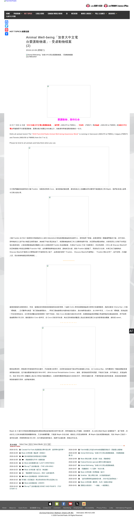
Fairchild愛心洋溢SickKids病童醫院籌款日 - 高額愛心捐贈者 (101, 449)
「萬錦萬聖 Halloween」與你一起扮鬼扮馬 (39, 473)
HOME (8, 13)
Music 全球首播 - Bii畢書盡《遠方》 (93, 472)
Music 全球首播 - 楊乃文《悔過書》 (36, 470)
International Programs (124, 508)
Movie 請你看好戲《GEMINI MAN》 (36, 476)
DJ (67, 13)
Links (111, 508)
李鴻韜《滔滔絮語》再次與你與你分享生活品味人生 (39, 480)
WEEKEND (74, 13)
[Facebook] (7, 22)
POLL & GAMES (100, 13)
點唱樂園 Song (35, 508)
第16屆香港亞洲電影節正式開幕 (35, 456)
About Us (12, 508)
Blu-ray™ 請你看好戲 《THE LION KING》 (39, 466)
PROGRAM (17, 13)
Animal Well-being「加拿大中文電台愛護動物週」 (97, 465)
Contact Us (47, 508)
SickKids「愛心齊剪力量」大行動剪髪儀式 (95, 475)
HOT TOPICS (28, 13)
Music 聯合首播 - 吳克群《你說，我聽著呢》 (96, 459)
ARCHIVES (111, 13)
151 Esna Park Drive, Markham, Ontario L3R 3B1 (56, 513)
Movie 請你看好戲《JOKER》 (34, 483)
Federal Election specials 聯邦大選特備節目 (95, 462)
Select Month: (38, 444)
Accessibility (89, 508)
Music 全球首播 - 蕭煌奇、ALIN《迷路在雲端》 (96, 482)
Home (4, 508)
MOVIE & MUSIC (86, 13)
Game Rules (23, 508)
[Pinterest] (7, 30)
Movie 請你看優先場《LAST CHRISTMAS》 (39, 463)
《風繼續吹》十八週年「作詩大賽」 (93, 469)
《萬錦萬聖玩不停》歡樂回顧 (34, 459)
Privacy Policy (102, 508)
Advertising (67, 508)
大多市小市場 (10, 16)
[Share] (7, 34)
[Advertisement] (68, 22)
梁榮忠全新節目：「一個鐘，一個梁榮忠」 (95, 485)
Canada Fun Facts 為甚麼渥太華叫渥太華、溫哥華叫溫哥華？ (43, 449)
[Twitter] (7, 26)
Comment (57, 508)
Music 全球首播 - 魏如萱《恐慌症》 (33, 453)
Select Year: (23, 444)
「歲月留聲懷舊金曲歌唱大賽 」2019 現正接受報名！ (99, 479)
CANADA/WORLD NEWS (55, 13)
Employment (78, 508)
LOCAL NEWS (40, 13)
